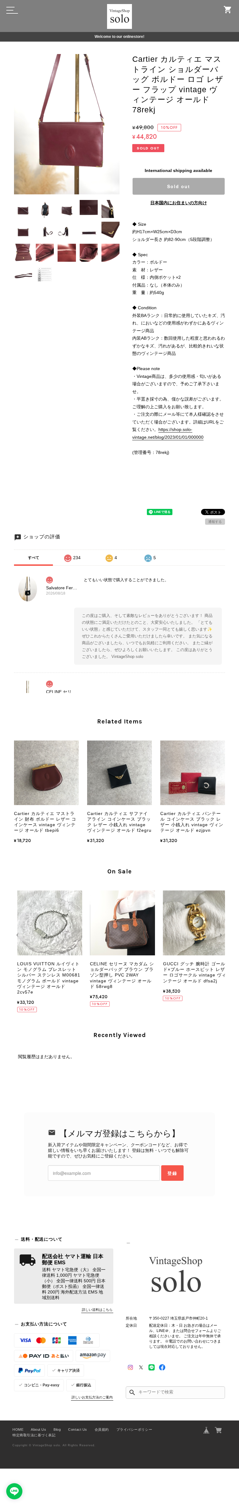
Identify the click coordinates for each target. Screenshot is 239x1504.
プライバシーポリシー (134, 1429)
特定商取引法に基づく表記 (33, 1435)
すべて (33, 557)
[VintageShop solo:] (175, 1276)
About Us (38, 1429)
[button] (18, 935)
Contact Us (77, 1429)
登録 (172, 1173)
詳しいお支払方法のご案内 (92, 1397)
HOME (17, 1429)
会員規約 (102, 1429)
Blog (57, 1429)
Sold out (178, 186)
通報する (215, 521)
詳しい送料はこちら (97, 1309)
